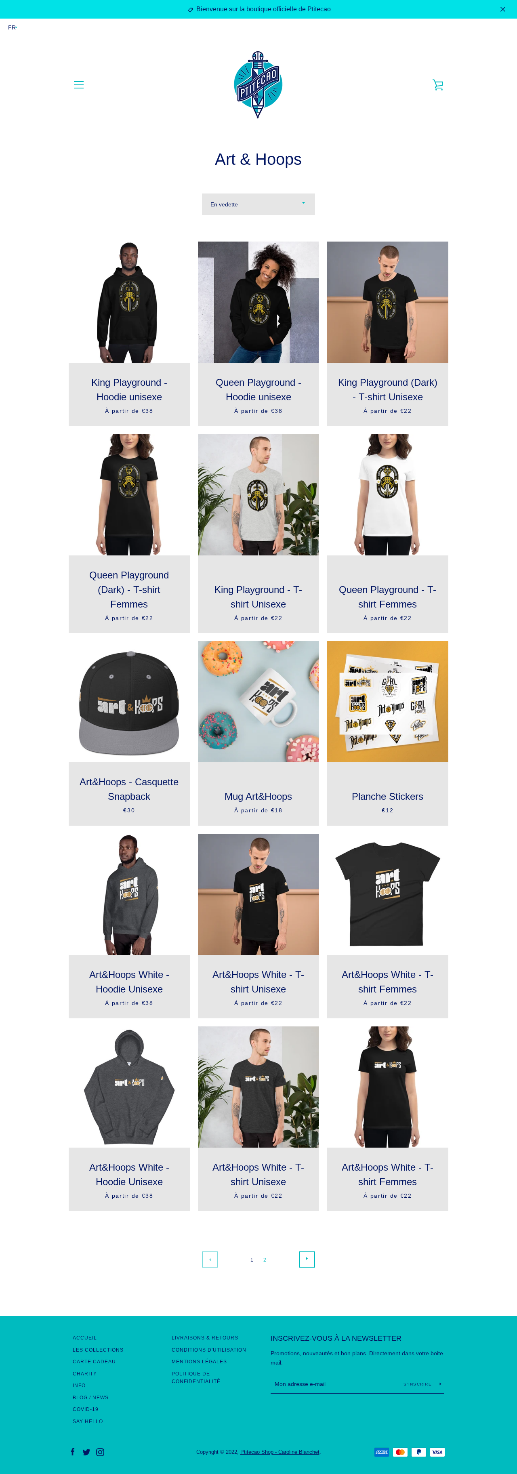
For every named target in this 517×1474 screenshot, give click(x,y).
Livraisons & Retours (205, 1338)
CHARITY (85, 1374)
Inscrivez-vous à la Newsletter (336, 1338)
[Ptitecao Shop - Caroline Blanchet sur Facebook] (73, 1451)
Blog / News (91, 1397)
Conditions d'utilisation (209, 1350)
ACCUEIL (85, 1338)
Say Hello (88, 1421)
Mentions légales (199, 1362)
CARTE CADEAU (94, 1362)
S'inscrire (418, 1384)
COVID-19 (86, 1409)
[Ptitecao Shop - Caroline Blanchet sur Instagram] (100, 1451)
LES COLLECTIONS (98, 1350)
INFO (79, 1385)
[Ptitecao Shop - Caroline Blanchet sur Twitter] (86, 1451)
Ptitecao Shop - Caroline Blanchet (279, 1452)
